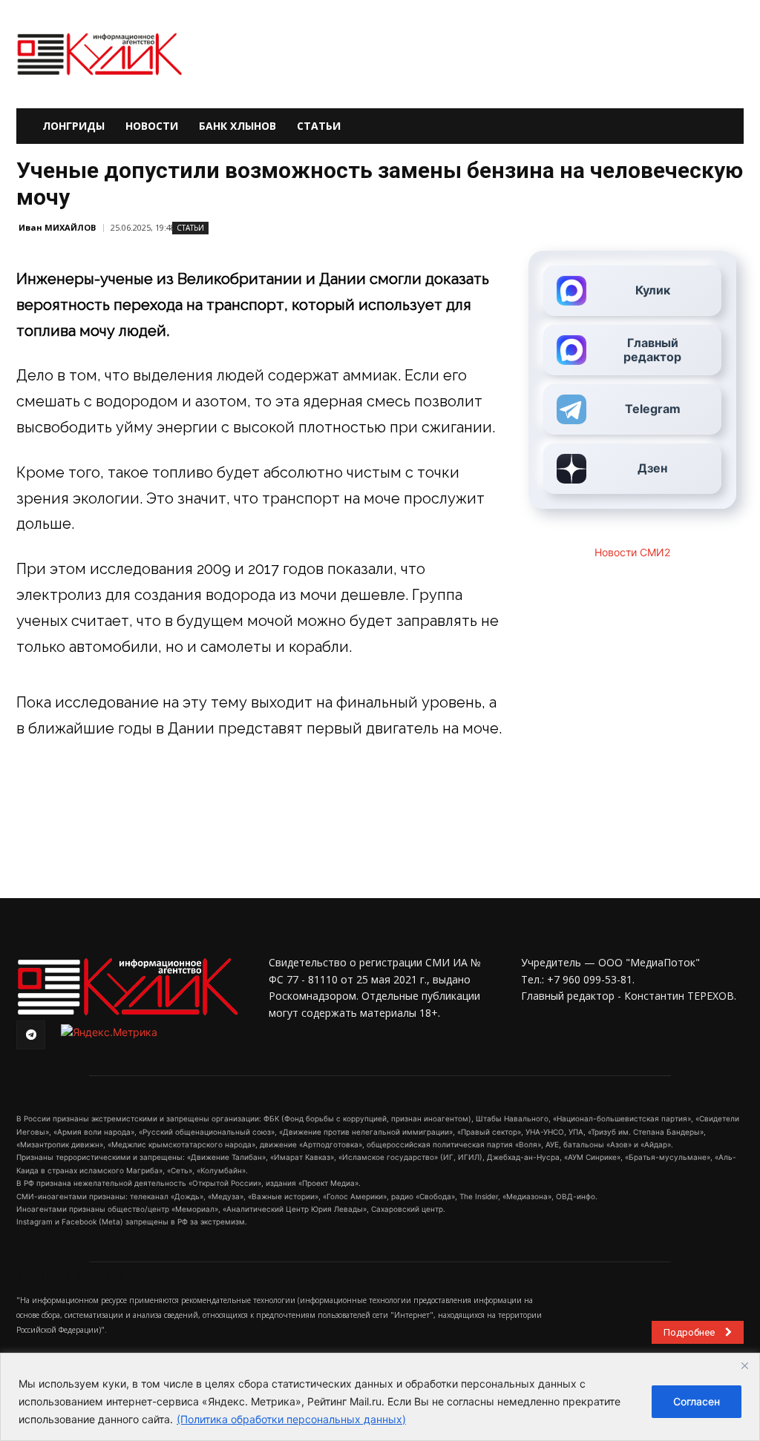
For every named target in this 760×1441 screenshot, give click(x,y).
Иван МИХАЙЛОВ (57, 227)
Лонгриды (73, 126)
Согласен (696, 1401)
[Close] (744, 1365)
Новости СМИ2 (632, 552)
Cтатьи (190, 227)
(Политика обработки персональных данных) (291, 1419)
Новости (151, 126)
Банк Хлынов (237, 126)
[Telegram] (30, 1034)
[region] (380, 1397)
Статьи (319, 126)
